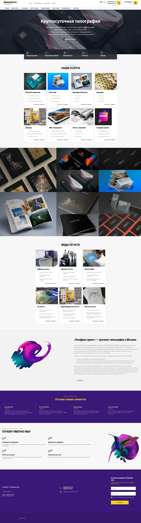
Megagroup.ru (22, 518)
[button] (70, 39)
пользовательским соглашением (126, 497)
